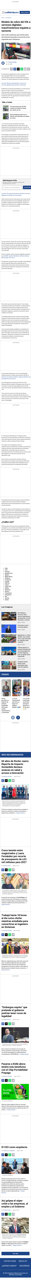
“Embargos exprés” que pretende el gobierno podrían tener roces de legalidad (14, 1012)
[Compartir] (28, 69)
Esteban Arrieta (7, 865)
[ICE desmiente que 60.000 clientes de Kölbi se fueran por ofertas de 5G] (6, 108)
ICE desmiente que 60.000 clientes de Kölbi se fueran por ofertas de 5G (18, 108)
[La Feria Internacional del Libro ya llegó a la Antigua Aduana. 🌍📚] (17, 687)
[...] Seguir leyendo (20, 813)
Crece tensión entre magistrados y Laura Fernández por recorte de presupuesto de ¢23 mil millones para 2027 (14, 856)
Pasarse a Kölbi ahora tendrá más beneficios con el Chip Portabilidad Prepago (14, 1068)
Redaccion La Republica (9, 1150)
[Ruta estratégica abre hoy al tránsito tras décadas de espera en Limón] (6, 116)
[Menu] (3, 12)
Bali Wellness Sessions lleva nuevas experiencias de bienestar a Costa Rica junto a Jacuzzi (24, 616)
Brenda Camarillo (7, 930)
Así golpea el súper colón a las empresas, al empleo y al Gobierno (14, 1203)
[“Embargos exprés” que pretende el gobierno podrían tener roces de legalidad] (15, 1035)
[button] (25, 12)
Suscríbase (24, 1266)
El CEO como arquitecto (14, 1147)
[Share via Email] (25, 69)
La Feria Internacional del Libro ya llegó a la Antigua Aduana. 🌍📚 (16, 703)
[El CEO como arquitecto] (15, 1166)
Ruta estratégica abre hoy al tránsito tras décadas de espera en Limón (19, 116)
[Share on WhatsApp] (21, 69)
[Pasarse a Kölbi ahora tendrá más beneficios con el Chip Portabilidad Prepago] (15, 1092)
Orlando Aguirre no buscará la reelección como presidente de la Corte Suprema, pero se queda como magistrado (24, 652)
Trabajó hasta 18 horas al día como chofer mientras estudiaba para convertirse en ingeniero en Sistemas (14, 921)
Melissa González (7, 776)
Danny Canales (12, 62)
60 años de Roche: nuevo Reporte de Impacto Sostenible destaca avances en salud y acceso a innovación (15, 767)
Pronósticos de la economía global (23, 626)
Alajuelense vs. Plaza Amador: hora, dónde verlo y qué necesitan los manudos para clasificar (24, 638)
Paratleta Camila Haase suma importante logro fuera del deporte (23, 664)
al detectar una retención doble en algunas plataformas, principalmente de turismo (16, 376)
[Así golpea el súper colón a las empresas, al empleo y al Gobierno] (15, 1225)
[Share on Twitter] (18, 69)
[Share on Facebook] (14, 69)
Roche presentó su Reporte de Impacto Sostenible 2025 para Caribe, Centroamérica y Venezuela (5, 705)
